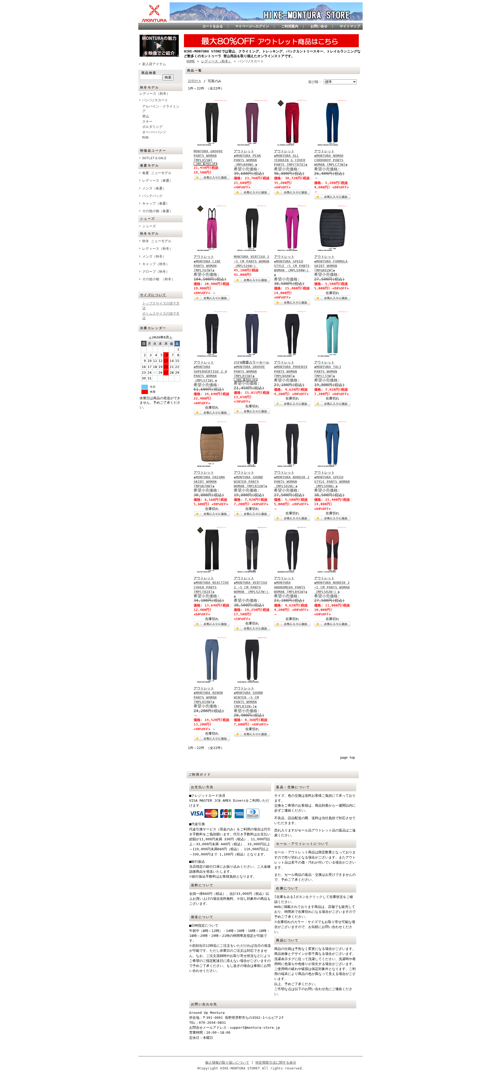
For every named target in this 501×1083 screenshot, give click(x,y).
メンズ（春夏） (154, 188)
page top (347, 757)
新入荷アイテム (154, 64)
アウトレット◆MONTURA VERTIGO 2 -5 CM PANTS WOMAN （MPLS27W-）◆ (252, 587)
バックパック (152, 196)
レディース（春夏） (157, 180)
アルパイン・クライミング (161, 108)
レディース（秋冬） (154, 94)
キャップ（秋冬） (155, 264)
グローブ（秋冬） (155, 271)
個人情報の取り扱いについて (227, 1062)
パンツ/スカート (155, 100)
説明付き (194, 81)
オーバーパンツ (154, 132)
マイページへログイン (252, 26)
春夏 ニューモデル (156, 173)
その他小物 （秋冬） (158, 279)
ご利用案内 (289, 26)
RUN (145, 137)
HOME (191, 61)
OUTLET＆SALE (154, 158)
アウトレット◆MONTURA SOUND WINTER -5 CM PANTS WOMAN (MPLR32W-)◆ (248, 697)
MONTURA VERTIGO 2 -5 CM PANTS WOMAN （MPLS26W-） (251, 261)
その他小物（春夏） (157, 211)
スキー (147, 121)
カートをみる (212, 26)
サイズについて (153, 295)
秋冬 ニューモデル (156, 241)
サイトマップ (350, 26)
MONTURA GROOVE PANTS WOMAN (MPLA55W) (208, 155)
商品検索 (149, 73)
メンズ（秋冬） (154, 256)
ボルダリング (152, 127)
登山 (145, 116)
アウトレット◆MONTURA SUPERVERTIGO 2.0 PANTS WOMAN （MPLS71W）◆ (210, 371)
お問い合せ (319, 26)
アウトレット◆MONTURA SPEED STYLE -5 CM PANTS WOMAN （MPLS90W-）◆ (292, 266)
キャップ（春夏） (155, 203)
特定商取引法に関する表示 (275, 1062)
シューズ (149, 226)
